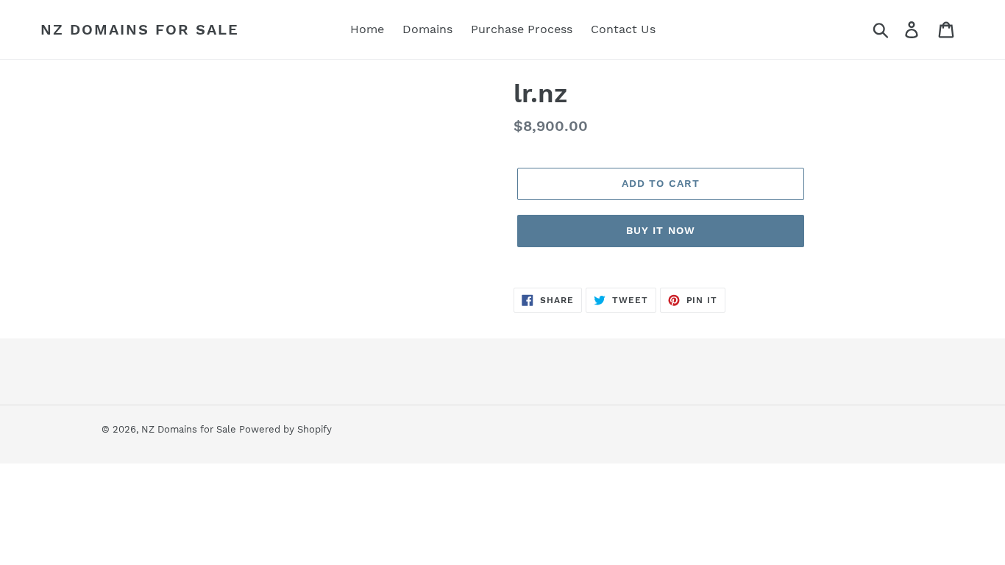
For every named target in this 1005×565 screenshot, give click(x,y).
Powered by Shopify (285, 429)
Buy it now (660, 230)
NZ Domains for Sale (139, 29)
